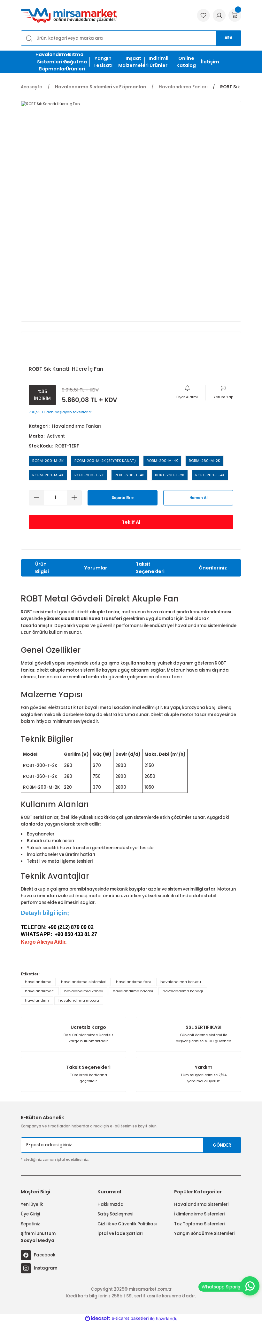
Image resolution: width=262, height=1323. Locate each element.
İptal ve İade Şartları (120, 1233)
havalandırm (37, 1000)
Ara (228, 37)
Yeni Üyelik (32, 1204)
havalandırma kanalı (83, 991)
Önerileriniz (213, 568)
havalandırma (38, 981)
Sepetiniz (30, 1224)
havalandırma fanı (133, 981)
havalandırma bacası (133, 991)
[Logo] (69, 15)
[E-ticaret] (130, 1318)
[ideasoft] (97, 1318)
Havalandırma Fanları (76, 426)
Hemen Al (198, 497)
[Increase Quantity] (74, 497)
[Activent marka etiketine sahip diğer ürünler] (50, 350)
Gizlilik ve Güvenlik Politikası (127, 1224)
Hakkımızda (110, 1204)
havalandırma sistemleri (83, 981)
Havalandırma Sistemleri (201, 1204)
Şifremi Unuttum (38, 1233)
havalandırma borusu (180, 981)
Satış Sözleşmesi (115, 1214)
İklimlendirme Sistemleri (199, 1214)
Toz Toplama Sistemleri (199, 1224)
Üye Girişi (30, 1214)
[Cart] (234, 15)
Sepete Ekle (123, 497)
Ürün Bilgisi (42, 567)
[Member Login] (219, 15)
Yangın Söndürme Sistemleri (204, 1233)
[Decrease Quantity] (36, 497)
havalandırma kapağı (183, 991)
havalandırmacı (40, 991)
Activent (56, 436)
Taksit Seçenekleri (150, 567)
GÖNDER (222, 1145)
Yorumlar (95, 568)
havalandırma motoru (78, 1000)
